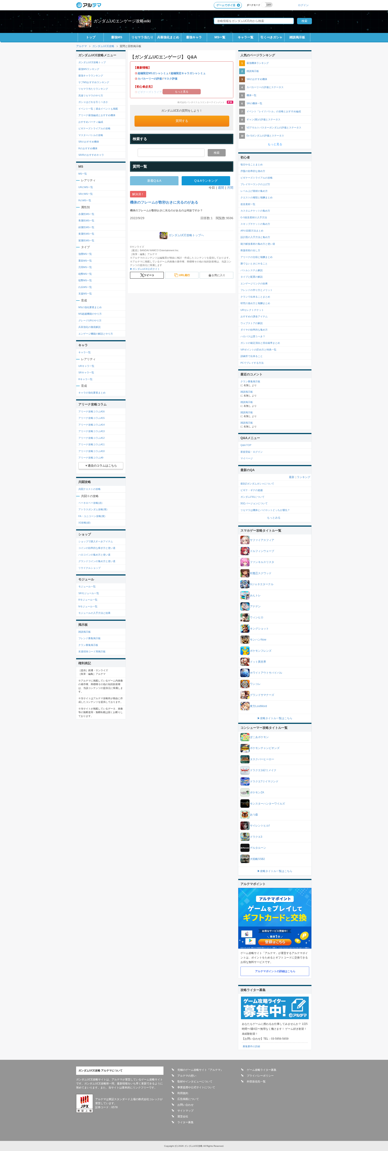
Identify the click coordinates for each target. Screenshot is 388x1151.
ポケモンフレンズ (260, 650)
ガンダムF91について (252, 496)
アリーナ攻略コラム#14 (91, 424)
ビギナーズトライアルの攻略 (94, 128)
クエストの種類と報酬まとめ (256, 197)
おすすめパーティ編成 (90, 122)
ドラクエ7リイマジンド (264, 781)
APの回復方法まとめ (251, 230)
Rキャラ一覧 (85, 379)
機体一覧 (251, 95)
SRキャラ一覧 (86, 372)
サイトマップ (185, 1110)
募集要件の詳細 (251, 1046)
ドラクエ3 (256, 836)
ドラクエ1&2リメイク (263, 770)
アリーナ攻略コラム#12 (91, 438)
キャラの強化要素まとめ (92, 392)
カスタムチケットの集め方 (255, 210)
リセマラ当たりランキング (93, 88)
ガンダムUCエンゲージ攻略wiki (122, 21)
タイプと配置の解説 (251, 276)
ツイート (149, 275)
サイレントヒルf (259, 825)
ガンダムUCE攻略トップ (92, 62)
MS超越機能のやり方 (90, 313)
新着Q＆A (154, 180)
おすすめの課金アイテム (254, 316)
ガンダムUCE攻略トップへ (186, 235)
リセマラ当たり (142, 37)
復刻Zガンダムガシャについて (257, 483)
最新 (291, 477)
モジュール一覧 (87, 586)
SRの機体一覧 (254, 103)
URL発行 (184, 275)
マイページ (246, 458)
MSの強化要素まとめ (90, 307)
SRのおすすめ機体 (88, 141)
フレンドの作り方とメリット (256, 290)
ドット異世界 (258, 661)
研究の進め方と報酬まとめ (255, 303)
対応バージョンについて (254, 503)
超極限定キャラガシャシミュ (188, 73)
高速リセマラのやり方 (90, 95)
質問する (182, 121)
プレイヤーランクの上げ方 (255, 184)
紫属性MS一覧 (86, 240)
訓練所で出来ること (251, 356)
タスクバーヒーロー (262, 759)
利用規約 (182, 1093)
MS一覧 (219, 37)
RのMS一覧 (84, 200)
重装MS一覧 (85, 260)
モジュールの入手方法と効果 (94, 613)
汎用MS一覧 (85, 267)
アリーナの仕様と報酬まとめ (256, 257)
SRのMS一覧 (85, 194)
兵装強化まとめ (168, 37)
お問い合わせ (185, 1104)
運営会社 (182, 1116)
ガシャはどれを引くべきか (93, 102)
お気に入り (218, 275)
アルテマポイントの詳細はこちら (275, 971)
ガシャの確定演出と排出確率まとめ (260, 343)
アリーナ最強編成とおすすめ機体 (96, 115)
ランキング (303, 477)
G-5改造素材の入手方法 (253, 217)
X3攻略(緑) (84, 522)
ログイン (303, 5)
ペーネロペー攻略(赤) (90, 503)
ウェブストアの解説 (251, 323)
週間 (221, 187)
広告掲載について (188, 1099)
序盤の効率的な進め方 (252, 171)
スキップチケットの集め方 (255, 224)
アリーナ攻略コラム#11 (91, 444)
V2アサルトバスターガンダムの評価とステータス (274, 127)
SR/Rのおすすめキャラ (91, 155)
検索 (217, 152)
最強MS (116, 37)
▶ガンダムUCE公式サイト (145, 269)
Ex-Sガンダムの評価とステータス (265, 135)
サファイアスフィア (262, 540)
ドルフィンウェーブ (262, 551)
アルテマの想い (186, 1075)
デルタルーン (258, 847)
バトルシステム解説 (251, 270)
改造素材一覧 (247, 204)
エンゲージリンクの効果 (254, 283)
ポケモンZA (257, 792)
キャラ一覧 (246, 37)
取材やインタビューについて (194, 1081)
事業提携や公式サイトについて (196, 1087)
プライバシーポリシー (260, 1075)
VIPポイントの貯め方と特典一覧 (258, 349)
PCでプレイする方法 (252, 362)
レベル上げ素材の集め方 (254, 191)
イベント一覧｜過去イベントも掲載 (98, 108)
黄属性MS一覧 (86, 233)
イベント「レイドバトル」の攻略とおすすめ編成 (274, 111)
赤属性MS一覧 (86, 214)
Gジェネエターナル (261, 584)
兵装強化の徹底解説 (89, 327)
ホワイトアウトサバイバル (266, 672)
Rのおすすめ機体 (87, 148)
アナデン (255, 606)
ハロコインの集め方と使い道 (94, 554)
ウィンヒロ (256, 617)
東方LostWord (258, 706)
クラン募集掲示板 (88, 645)
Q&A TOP (245, 445)
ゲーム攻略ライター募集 (261, 1069)
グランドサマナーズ (262, 695)
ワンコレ (255, 684)
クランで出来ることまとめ (255, 296)
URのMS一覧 (85, 187)
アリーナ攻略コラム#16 (91, 411)
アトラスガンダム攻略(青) (92, 509)
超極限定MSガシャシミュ (153, 73)
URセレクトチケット (252, 310)
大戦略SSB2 (257, 859)
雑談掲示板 (297, 37)
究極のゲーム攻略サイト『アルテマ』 (200, 1069)
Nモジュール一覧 (87, 606)
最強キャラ (194, 37)
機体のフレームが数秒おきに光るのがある (164, 202)
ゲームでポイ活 (225, 5)
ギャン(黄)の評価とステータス (263, 119)
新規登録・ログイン (251, 451)
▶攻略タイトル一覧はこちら (274, 718)
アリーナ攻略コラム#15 (91, 418)
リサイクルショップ (89, 568)
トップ (90, 37)
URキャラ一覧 (86, 366)
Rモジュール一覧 (87, 599)
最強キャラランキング (90, 75)
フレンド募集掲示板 (89, 638)
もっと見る (275, 144)
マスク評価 (170, 78)
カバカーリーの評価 (150, 78)
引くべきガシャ (271, 37)
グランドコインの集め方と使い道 (96, 561)
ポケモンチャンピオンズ (265, 748)
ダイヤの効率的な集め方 (254, 329)
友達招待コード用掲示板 (92, 651)
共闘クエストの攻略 (89, 489)
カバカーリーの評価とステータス (265, 87)
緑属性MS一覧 (86, 227)
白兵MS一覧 (85, 287)
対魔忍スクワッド (260, 573)
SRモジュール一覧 (88, 593)
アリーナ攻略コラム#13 (91, 431)
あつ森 (254, 814)
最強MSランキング (88, 69)
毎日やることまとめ (251, 164)
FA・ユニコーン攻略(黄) (91, 516)
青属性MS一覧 (86, 220)
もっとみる (273, 517)
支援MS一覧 (85, 293)
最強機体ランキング (258, 63)
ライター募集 (185, 1122)
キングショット (259, 628)
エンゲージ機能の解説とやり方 (95, 333)
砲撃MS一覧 (85, 274)
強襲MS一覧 (85, 254)
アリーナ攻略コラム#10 (91, 451)
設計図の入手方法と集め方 (255, 237)
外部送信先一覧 (256, 1081)
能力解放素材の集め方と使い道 (257, 243)
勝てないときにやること (254, 263)
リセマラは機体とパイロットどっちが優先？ (265, 510)
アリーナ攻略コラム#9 (90, 457)
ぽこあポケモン (259, 737)
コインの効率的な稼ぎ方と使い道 (96, 548)
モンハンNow (258, 639)
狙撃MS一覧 (85, 280)
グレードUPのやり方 (89, 320)
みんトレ (255, 595)
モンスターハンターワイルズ (267, 803)
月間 (230, 187)
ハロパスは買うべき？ (252, 336)
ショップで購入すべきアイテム (95, 541)
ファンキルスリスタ (262, 562)
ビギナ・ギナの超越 (251, 490)
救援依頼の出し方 (250, 250)
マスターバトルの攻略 (90, 135)
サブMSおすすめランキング (93, 82)
